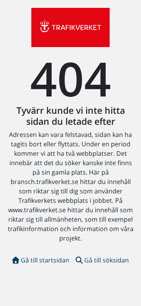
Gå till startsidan (45, 260)
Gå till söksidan (106, 260)
